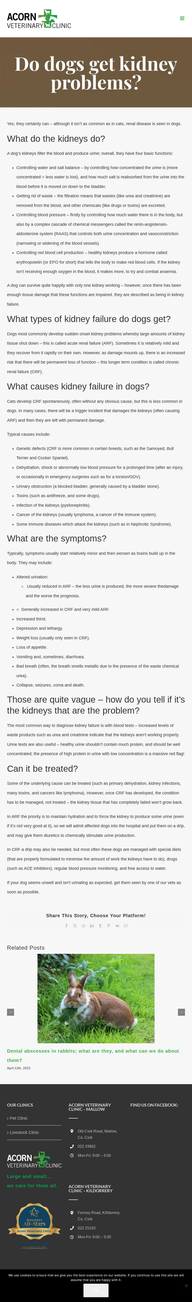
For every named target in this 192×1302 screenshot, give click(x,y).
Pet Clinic (19, 1118)
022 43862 (87, 1146)
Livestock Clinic (24, 1132)
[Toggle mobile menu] (182, 18)
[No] (186, 1285)
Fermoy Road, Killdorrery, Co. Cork (99, 1216)
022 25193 (87, 1228)
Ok (96, 1290)
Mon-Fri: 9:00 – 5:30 (94, 1237)
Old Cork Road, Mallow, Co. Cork (97, 1134)
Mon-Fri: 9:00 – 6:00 (94, 1155)
